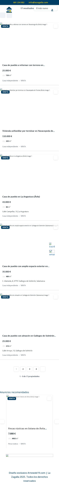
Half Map (9, 15)
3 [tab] (29, 58)
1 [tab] (24, 58)
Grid (2, 15)
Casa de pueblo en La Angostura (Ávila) (21, 197)
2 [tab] (27, 58)
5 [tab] (34, 58)
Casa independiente (10, 81)
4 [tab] (32, 58)
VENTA (5, 26)
